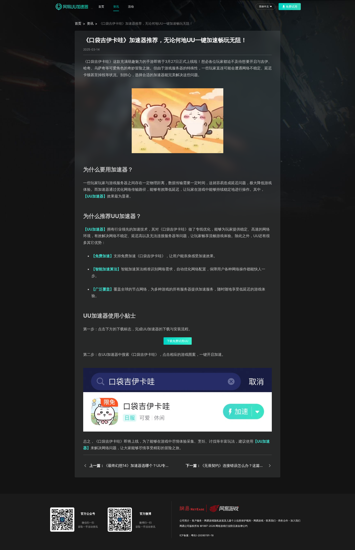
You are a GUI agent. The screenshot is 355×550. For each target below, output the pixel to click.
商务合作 (283, 520)
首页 (101, 6)
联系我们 (271, 520)
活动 (131, 6)
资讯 (116, 6)
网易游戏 (258, 520)
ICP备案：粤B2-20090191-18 (196, 535)
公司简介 (184, 520)
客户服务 (197, 520)
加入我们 (295, 520)
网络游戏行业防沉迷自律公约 (232, 525)
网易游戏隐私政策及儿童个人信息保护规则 (227, 520)
